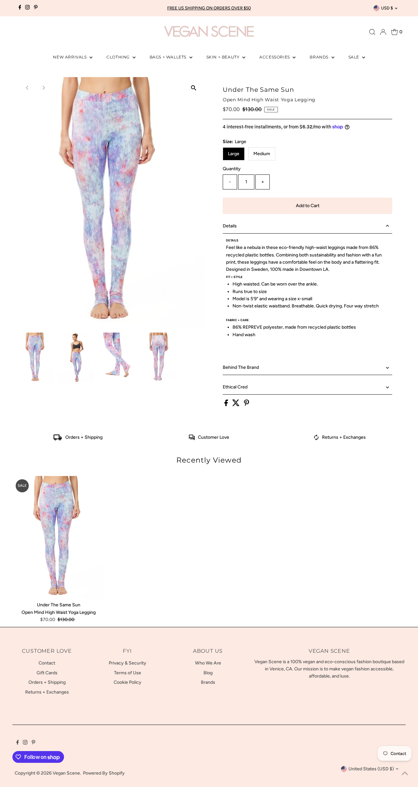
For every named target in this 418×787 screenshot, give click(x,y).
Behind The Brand (241, 367)
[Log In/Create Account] (383, 32)
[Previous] (27, 87)
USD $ (387, 8)
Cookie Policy (127, 682)
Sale (354, 57)
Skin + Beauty (223, 57)
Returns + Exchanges (344, 437)
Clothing (118, 57)
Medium (261, 153)
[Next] (43, 87)
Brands (320, 57)
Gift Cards (47, 673)
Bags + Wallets (169, 57)
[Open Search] (372, 32)
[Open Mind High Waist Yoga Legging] (58, 537)
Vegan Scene (66, 773)
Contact (47, 663)
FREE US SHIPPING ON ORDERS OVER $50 (209, 8)
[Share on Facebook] (226, 404)
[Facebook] (20, 8)
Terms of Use (127, 673)
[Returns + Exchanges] (316, 439)
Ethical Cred (235, 387)
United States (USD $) (371, 769)
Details (230, 226)
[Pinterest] (35, 8)
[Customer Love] (192, 439)
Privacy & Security (127, 663)
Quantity (232, 169)
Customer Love (213, 437)
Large (233, 153)
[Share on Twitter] (236, 404)
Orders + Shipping (84, 437)
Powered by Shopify (104, 773)
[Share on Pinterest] (246, 404)
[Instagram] (27, 8)
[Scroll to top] (404, 773)
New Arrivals (70, 57)
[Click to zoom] (193, 87)
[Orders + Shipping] (58, 439)
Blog (208, 673)
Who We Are (208, 663)
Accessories (275, 57)
